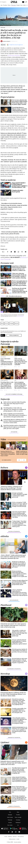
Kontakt (17, 839)
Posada (11, 323)
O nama (5, 836)
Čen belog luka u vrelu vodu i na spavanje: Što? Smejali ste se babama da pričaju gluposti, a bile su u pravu (13, 409)
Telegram (7, 259)
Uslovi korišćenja (20, 316)
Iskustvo (16, 323)
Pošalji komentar (14, 335)
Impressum (15, 836)
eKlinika (5, 536)
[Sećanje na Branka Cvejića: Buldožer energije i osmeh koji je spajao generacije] (6, 497)
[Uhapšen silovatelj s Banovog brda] (6, 193)
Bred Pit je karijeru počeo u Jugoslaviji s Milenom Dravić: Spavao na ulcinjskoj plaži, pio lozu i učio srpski (13, 427)
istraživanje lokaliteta (13, 55)
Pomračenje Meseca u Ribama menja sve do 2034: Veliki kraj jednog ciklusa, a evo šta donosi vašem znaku (14, 421)
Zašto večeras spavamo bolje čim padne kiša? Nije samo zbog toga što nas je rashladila (13, 403)
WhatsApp (24, 257)
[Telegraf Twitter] (12, 832)
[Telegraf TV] (19, 832)
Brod (2, 323)
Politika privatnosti (12, 839)
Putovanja (3, 27)
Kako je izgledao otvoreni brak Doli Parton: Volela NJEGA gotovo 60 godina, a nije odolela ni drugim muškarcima (14, 415)
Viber (2, 259)
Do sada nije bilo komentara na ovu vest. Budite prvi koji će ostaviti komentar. (13, 331)
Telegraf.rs (4, 2)
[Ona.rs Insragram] (15, 832)
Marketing (10, 836)
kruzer (6, 323)
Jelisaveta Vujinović (6, 41)
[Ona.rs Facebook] (8, 832)
